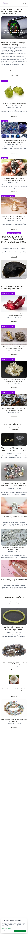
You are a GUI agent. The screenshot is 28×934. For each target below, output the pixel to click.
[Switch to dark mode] (23, 3)
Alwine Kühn (10, 182)
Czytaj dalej (14, 256)
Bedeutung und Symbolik (8, 196)
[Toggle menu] (25, 3)
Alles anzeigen (14, 75)
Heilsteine (4, 81)
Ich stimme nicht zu (8, 930)
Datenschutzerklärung (6, 928)
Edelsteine (4, 121)
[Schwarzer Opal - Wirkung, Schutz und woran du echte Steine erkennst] (14, 27)
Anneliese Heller (10, 107)
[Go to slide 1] (22, 37)
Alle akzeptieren (20, 930)
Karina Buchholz (6, 34)
